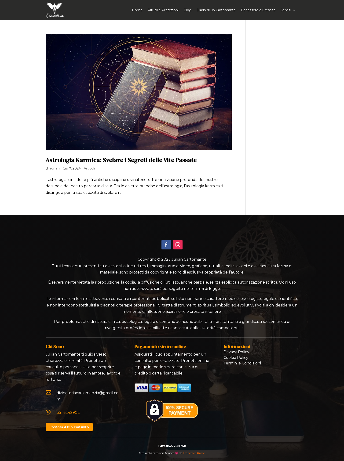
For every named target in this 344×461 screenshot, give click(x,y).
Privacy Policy (236, 352)
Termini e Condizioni (242, 363)
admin (54, 168)
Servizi (286, 10)
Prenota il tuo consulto (69, 426)
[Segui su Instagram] (178, 244)
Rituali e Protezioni (163, 10)
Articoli (89, 168)
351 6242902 (68, 412)
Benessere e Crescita (258, 10)
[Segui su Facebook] (166, 244)
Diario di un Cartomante (216, 10)
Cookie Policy (235, 357)
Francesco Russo (194, 453)
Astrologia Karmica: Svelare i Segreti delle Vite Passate (121, 160)
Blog (187, 10)
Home (137, 10)
